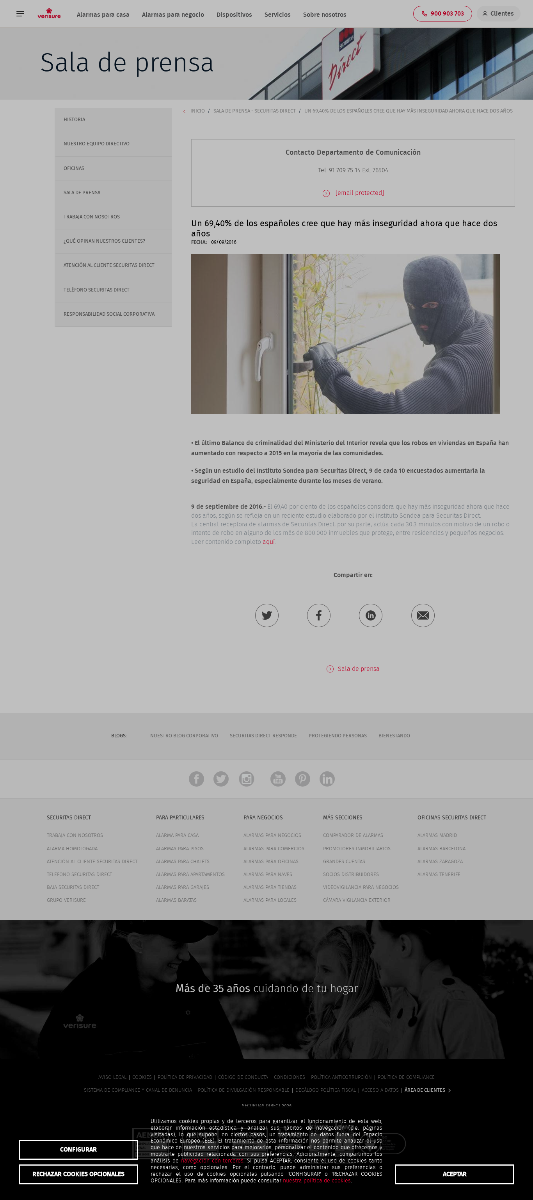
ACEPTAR (455, 1174)
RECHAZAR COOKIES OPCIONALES (78, 1174)
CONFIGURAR (78, 1149)
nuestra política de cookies (317, 1181)
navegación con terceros (212, 1161)
